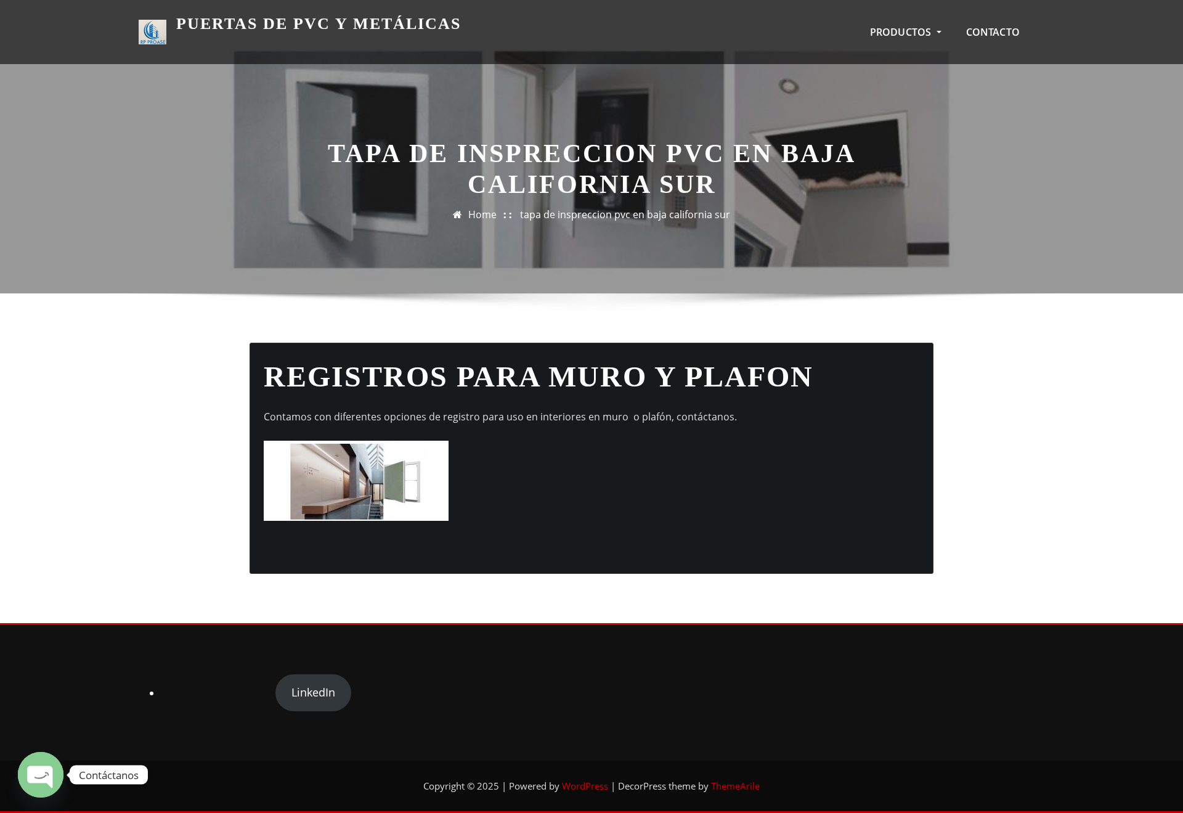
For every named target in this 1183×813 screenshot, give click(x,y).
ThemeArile (735, 786)
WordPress (585, 786)
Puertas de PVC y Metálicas (318, 24)
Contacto (993, 32)
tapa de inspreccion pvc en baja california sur (625, 214)
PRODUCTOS (902, 32)
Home (482, 214)
